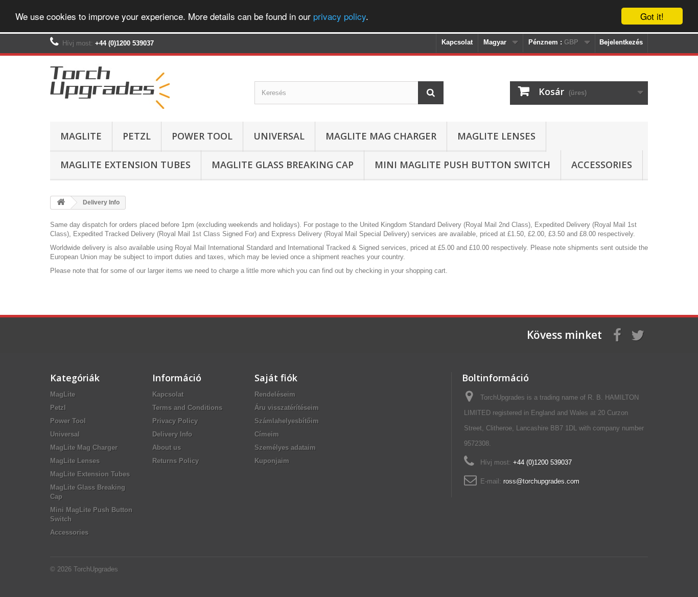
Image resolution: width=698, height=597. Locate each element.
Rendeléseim (274, 394)
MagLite (81, 136)
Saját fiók (275, 378)
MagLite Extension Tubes (125, 164)
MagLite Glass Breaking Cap (283, 164)
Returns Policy (175, 461)
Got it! (652, 16)
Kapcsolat (457, 42)
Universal (279, 136)
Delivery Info (172, 434)
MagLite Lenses (496, 136)
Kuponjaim (271, 461)
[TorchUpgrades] (144, 86)
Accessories (601, 164)
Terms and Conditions (187, 407)
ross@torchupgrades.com (541, 481)
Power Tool (202, 136)
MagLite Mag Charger (380, 136)
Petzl (137, 136)
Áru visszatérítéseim (286, 407)
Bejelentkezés (621, 42)
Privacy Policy (175, 421)
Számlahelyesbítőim (286, 421)
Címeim (266, 434)
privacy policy (339, 16)
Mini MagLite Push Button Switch (462, 164)
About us (166, 447)
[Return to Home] (61, 202)
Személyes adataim (285, 447)
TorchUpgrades (96, 569)
